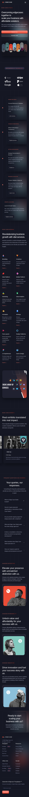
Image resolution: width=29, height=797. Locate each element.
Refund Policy (19, 751)
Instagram (18, 766)
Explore (4, 268)
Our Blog (6, 768)
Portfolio (6, 746)
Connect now (14, 32)
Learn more (12, 193)
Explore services (9, 216)
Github (17, 753)
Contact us (11, 167)
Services (4, 748)
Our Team (4, 751)
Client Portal (5, 763)
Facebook (18, 763)
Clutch (17, 755)
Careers (6, 770)
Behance (18, 773)
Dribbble (17, 770)
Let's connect (12, 116)
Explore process (13, 140)
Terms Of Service (19, 748)
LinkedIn (17, 768)
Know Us (4, 753)
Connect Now (5, 755)
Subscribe (5, 792)
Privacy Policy (19, 746)
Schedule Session (6, 766)
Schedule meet (14, 35)
